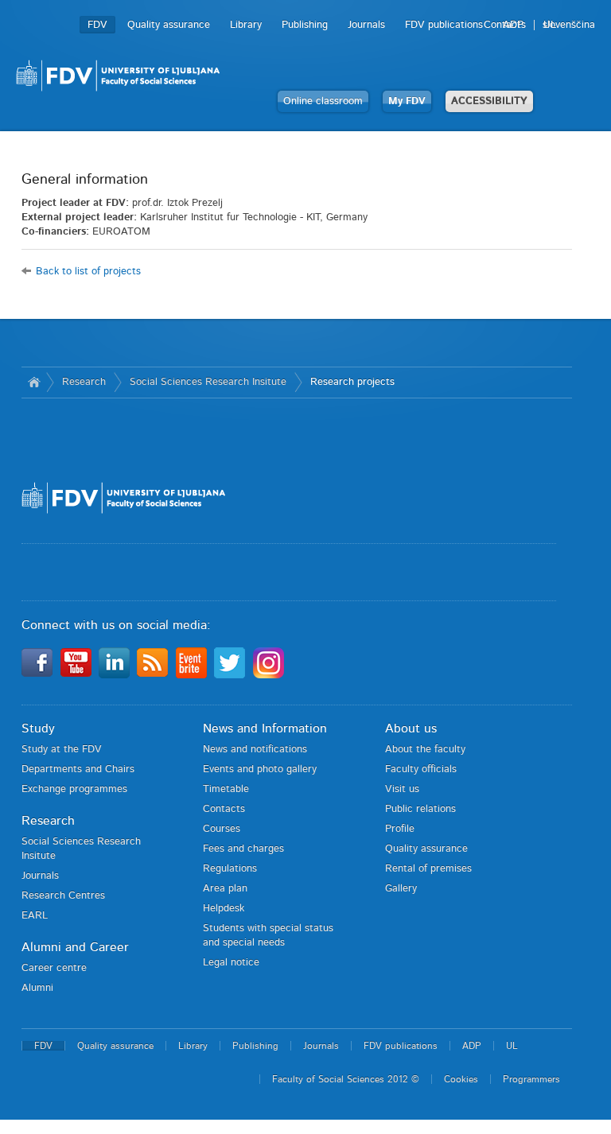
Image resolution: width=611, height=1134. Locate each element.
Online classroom (323, 101)
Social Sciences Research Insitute (208, 382)
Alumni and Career (75, 947)
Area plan (225, 889)
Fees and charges (243, 849)
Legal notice (231, 962)
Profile (399, 829)
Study (38, 728)
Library (246, 25)
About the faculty (425, 749)
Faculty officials (421, 769)
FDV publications (444, 25)
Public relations (420, 809)
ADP (513, 25)
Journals (366, 25)
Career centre (54, 968)
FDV (97, 25)
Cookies (461, 1079)
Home (33, 382)
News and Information (265, 728)
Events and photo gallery (260, 769)
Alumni (37, 988)
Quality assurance (168, 25)
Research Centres (63, 896)
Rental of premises (428, 869)
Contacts (224, 809)
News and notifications (255, 749)
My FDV (407, 101)
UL (549, 25)
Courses (221, 829)
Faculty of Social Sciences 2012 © (345, 1079)
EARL (34, 916)
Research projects (352, 382)
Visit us (402, 789)
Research (84, 382)
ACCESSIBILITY (489, 101)
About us (411, 728)
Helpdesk (223, 908)
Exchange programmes (74, 789)
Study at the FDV (61, 749)
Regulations (230, 869)
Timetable (226, 789)
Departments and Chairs (77, 769)
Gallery (401, 889)
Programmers (531, 1079)
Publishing (305, 25)
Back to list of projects (88, 271)
